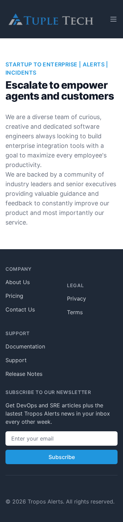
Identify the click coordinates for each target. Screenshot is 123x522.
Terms (75, 312)
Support (16, 360)
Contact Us (20, 309)
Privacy (76, 298)
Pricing (14, 295)
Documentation (25, 346)
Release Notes (23, 373)
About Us (17, 282)
